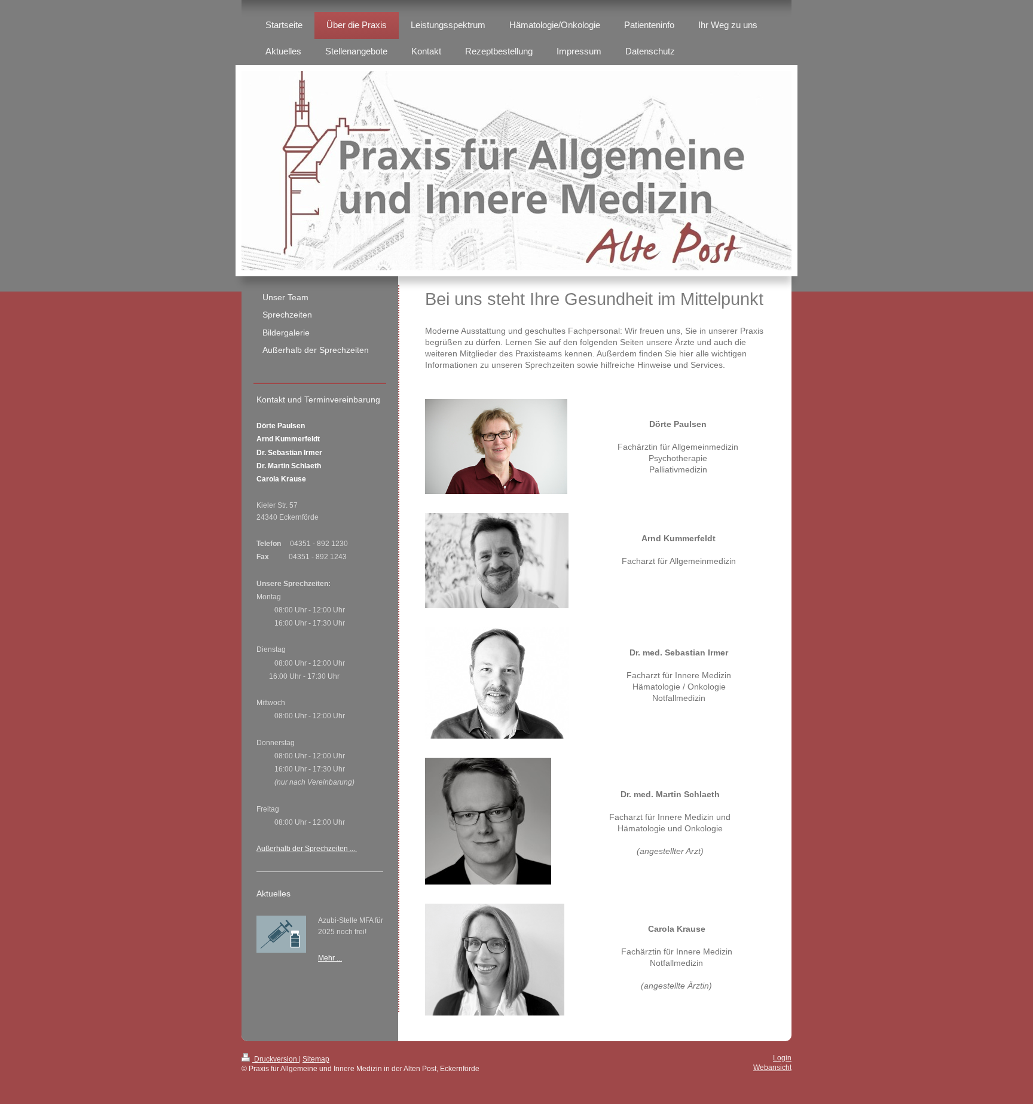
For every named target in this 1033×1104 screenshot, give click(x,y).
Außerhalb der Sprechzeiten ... (306, 848)
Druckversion (275, 1059)
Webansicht (772, 1067)
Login (782, 1058)
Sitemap (315, 1059)
